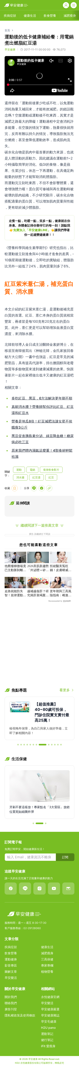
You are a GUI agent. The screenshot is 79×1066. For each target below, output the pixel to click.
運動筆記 (47, 1034)
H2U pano (48, 1028)
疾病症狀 (11, 947)
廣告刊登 (11, 1009)
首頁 (7, 30)
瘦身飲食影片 (51, 469)
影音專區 (11, 965)
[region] (39, 227)
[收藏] (15, 488)
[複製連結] (49, 488)
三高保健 (47, 959)
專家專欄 (47, 965)
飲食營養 (11, 953)
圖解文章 (11, 971)
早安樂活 (11, 978)
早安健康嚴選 (50, 1009)
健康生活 (47, 947)
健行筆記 (47, 1040)
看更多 (64, 690)
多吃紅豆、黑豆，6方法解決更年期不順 (42, 398)
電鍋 (32, 469)
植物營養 (47, 971)
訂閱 (65, 857)
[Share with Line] (34, 488)
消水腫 (20, 477)
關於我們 (11, 997)
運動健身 (11, 959)
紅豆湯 (36, 477)
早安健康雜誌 (50, 1015)
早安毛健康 (48, 1021)
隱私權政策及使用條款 (20, 1015)
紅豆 (51, 477)
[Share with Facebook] (42, 488)
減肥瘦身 (47, 953)
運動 (19, 469)
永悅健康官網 (50, 997)
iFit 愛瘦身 (48, 1046)
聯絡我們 (11, 1003)
